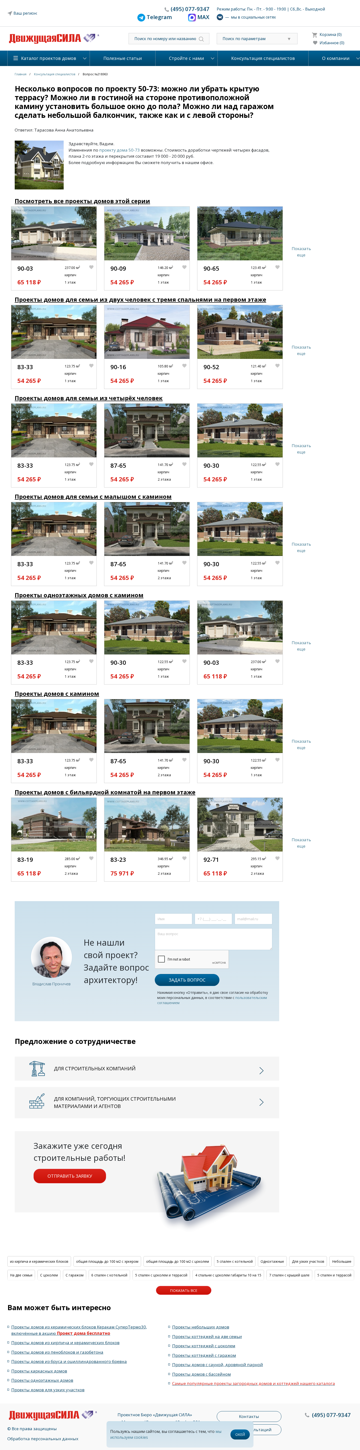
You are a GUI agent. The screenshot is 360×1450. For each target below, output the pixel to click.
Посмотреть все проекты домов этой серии (82, 201)
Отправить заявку (70, 1176)
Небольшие (341, 1261)
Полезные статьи (122, 58)
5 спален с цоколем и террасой (161, 1275)
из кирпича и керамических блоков (39, 1261)
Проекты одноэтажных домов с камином (79, 595)
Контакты (249, 1416)
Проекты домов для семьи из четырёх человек (89, 398)
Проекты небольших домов (200, 1327)
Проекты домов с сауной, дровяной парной (217, 1364)
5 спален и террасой (334, 1275)
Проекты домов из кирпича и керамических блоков (65, 1342)
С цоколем (49, 1275)
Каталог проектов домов (48, 58)
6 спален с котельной (109, 1275)
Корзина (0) (331, 34)
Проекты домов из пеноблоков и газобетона (57, 1352)
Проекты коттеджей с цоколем (203, 1346)
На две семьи (21, 1275)
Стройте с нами (186, 58)
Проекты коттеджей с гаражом (204, 1355)
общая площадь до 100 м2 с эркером (107, 1261)
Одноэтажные (272, 1261)
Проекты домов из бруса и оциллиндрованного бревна (69, 1361)
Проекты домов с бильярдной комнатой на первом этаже (105, 792)
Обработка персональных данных (42, 1438)
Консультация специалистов (263, 58)
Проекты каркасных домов (39, 1371)
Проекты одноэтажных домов (42, 1380)
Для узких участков (308, 1261)
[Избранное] (92, 275)
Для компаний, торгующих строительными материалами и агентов (115, 1102)
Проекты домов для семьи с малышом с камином (93, 496)
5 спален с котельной (235, 1261)
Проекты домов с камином (57, 693)
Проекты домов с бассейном (201, 1374)
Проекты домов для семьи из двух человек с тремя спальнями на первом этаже (140, 299)
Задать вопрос (187, 980)
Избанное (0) (332, 42)
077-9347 (190, 8)
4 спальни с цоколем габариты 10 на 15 (228, 1275)
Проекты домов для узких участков (47, 1390)
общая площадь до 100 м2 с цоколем (177, 1261)
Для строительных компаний (95, 1068)
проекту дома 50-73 (119, 150)
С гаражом (75, 1275)
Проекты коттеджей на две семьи (207, 1336)
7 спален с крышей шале (289, 1275)
